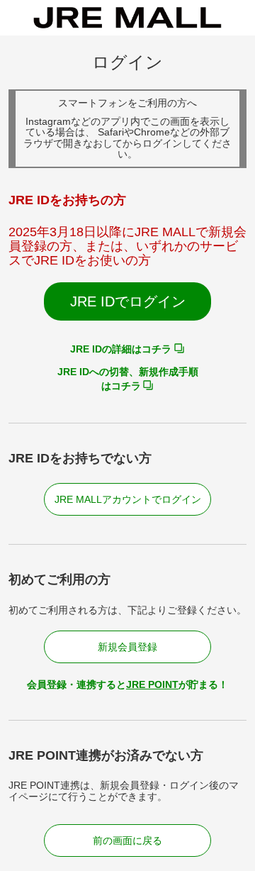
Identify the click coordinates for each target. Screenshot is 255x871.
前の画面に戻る (127, 840)
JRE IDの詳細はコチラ (120, 349)
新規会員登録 (127, 647)
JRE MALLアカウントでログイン (128, 499)
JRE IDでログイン (128, 301)
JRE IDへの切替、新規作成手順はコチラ (127, 379)
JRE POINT (152, 684)
